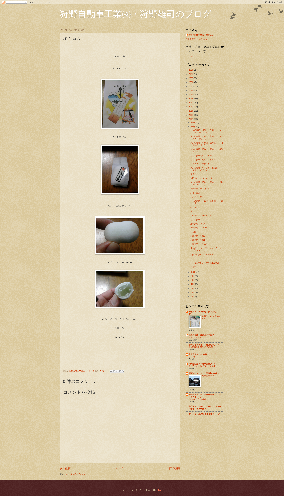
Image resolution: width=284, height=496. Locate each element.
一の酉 (193, 232)
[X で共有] (117, 371)
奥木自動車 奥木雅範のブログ (202, 354)
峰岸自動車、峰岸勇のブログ (201, 335)
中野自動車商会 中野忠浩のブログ (204, 345)
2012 (191, 119)
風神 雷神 (195, 193)
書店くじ (194, 174)
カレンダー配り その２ (201, 155)
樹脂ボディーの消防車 (200, 189)
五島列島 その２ (198, 240)
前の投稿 (174, 468)
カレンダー (195, 219)
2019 (191, 90)
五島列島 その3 (197, 236)
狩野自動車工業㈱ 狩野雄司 (201, 35)
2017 (191, 99)
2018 (191, 94)
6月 (193, 288)
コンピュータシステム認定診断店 (204, 263)
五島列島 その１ (199, 244)
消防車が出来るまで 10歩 (202, 178)
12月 (193, 122)
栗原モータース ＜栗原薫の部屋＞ (204, 373)
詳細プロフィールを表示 (196, 39)
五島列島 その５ (198, 224)
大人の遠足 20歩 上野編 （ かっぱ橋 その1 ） (206, 137)
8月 (193, 280)
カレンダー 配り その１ (202, 159)
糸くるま (195, 211)
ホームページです (193, 56)
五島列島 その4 (198, 228)
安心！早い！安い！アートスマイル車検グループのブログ (205, 407)
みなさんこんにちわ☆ (197, 399)
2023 (191, 74)
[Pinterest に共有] (122, 371)
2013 (191, 115)
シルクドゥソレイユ (199, 197)
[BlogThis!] (114, 371)
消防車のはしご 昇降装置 (201, 254)
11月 (193, 126)
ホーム (120, 468)
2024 (191, 70)
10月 (193, 272)
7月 (193, 284)
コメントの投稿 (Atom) (75, 474)
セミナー (194, 267)
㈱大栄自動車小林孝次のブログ (202, 364)
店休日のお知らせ (196, 337)
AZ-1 (192, 258)
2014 (191, 111)
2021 (191, 82)
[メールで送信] (111, 371)
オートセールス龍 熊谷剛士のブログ (204, 414)
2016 (191, 103)
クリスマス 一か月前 (200, 164)
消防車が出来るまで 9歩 (201, 215)
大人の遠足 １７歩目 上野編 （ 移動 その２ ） (206, 169)
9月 (193, 276)
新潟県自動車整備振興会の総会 (201, 347)
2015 (191, 107)
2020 (191, 86)
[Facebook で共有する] (119, 371)
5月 (193, 292)
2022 (191, 78)
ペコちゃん (195, 207)
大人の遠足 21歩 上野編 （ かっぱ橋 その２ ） (206, 131)
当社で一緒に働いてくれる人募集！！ (204, 366)
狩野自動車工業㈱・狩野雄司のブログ (135, 14)
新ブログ (192, 357)
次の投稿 (65, 468)
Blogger (160, 490)
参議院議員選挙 (208, 376)
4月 (193, 296)
